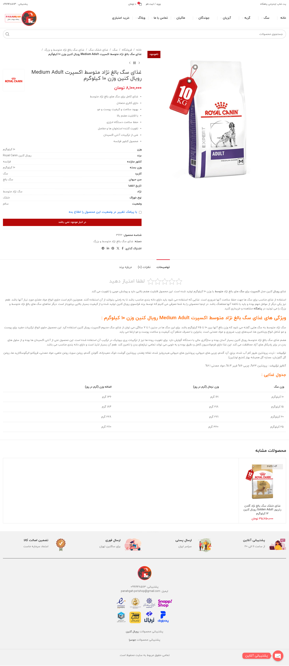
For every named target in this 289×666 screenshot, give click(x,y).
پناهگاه (258, 309)
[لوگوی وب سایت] (20, 18)
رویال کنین (132, 631)
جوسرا (132, 640)
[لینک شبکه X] (118, 248)
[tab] (163, 265)
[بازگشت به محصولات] (134, 63)
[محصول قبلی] (139, 63)
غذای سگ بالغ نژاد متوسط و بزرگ (64, 50)
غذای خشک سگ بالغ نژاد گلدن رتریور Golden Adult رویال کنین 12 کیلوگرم (262, 509)
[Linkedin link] (108, 248)
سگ (115, 50)
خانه (139, 50)
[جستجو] (7, 34)
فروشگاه (127, 50)
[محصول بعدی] (129, 63)
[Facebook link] (123, 248)
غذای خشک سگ (98, 50)
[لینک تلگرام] (103, 248)
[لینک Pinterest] (112, 248)
